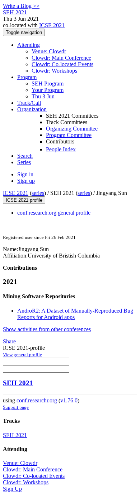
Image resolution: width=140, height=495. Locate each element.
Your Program (48, 90)
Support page (16, 407)
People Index (61, 149)
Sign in (25, 174)
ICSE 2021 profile (24, 200)
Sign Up (12, 489)
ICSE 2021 (52, 25)
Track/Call (29, 103)
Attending (28, 45)
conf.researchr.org (37, 400)
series (38, 193)
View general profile (22, 354)
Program (27, 77)
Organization (32, 109)
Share (9, 341)
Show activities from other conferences (47, 329)
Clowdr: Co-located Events (62, 64)
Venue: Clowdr (49, 51)
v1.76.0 (69, 400)
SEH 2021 (18, 383)
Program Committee (69, 135)
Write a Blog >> (21, 6)
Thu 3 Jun (43, 96)
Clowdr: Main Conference (61, 58)
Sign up (26, 181)
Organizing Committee (72, 129)
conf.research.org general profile (53, 213)
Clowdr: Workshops (54, 71)
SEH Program (48, 83)
